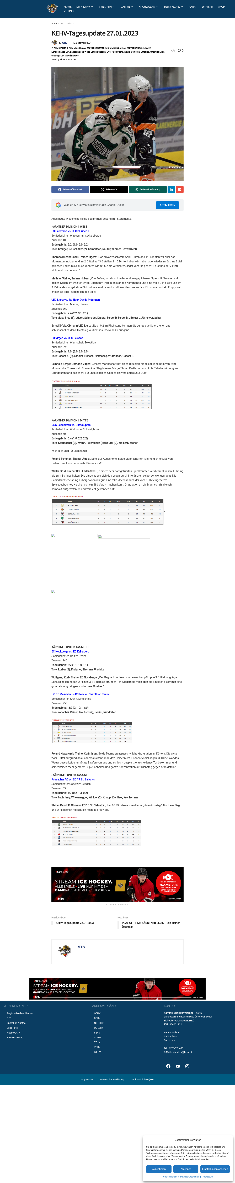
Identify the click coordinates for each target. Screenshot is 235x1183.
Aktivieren (167, 205)
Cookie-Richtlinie (171, 1177)
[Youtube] (177, 1066)
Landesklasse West (80, 52)
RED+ (10, 1018)
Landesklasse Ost (60, 52)
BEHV (97, 1018)
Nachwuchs (117, 52)
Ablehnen (186, 1169)
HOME (68, 6)
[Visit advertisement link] (117, 884)
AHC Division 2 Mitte (94, 48)
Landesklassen (98, 52)
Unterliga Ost (57, 55)
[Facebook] (168, 1066)
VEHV (97, 1047)
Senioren (135, 52)
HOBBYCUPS (172, 6)
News (127, 52)
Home (54, 23)
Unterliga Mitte (157, 52)
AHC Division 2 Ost (114, 48)
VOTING (69, 11)
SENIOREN (105, 6)
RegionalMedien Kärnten (20, 1013)
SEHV (97, 1032)
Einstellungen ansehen (215, 1169)
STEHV (98, 1037)
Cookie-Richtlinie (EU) (142, 1079)
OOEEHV (99, 1027)
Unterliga (145, 52)
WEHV (97, 1052)
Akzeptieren (159, 1169)
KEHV (64, 43)
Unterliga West (72, 55)
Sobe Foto (12, 1027)
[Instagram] (187, 1066)
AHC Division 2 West (134, 48)
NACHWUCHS (147, 6)
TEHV (97, 1042)
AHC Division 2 (76, 48)
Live (109, 52)
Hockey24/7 (13, 1032)
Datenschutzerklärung (190, 1177)
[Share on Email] (180, 189)
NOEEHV (99, 1023)
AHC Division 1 (67, 23)
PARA (192, 6)
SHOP (221, 6)
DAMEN (125, 6)
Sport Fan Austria (16, 1023)
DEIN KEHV (83, 6)
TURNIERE (206, 6)
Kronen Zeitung (15, 1037)
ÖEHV (97, 1013)
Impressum (207, 1177)
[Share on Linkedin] (171, 189)
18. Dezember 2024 (82, 43)
